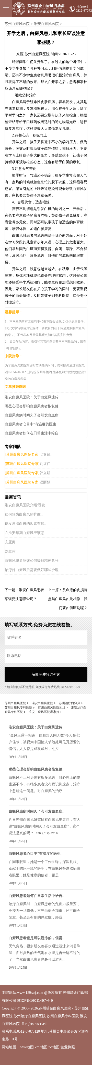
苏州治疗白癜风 (69, 703)
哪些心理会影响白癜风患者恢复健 (32, 406)
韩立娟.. (46, 473)
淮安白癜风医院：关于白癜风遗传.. (36, 727)
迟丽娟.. (46, 482)
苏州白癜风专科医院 (18, 707)
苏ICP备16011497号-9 (35, 1000)
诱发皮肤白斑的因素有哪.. (25, 523)
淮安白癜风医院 (46, 24)
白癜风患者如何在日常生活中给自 (32, 433)
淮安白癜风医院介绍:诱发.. (26, 505)
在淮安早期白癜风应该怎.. (25, 533)
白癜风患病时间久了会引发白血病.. (36, 811)
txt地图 (54, 1047)
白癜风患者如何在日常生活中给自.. (36, 896)
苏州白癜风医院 (17, 24)
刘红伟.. (46, 464)
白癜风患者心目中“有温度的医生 (30, 424)
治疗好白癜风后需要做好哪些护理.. (33, 570)
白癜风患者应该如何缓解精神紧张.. (33, 560)
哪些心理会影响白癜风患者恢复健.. (36, 769)
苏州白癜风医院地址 (51, 707)
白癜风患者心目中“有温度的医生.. (36, 853)
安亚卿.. (46, 454)
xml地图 (41, 1047)
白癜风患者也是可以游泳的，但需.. (36, 938)
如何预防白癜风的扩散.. (24, 514)
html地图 (27, 1047)
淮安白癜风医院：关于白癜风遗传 (32, 397)
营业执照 (68, 1047)
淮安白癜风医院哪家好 (44, 712)
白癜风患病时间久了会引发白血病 (32, 415)
